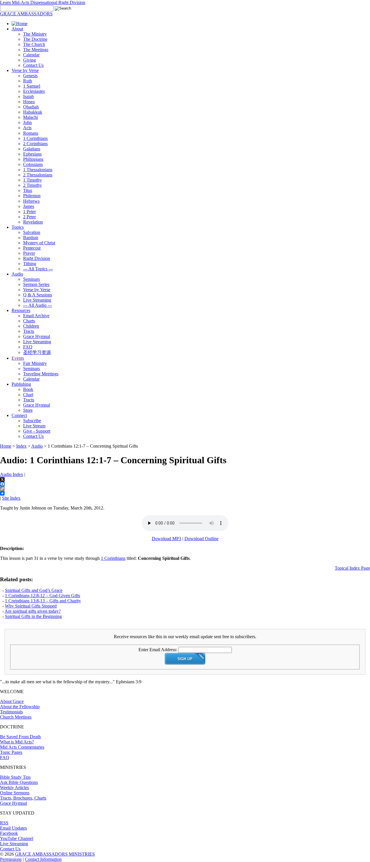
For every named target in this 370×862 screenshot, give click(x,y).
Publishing (21, 384)
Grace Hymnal (36, 336)
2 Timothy (32, 185)
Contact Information (43, 859)
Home (5, 446)
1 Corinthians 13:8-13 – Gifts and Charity (43, 600)
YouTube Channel (16, 838)
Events (18, 358)
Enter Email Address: (157, 649)
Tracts (28, 331)
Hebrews (31, 201)
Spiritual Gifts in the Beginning (33, 616)
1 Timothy (32, 180)
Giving (29, 60)
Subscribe (32, 420)
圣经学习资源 (37, 352)
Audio (17, 274)
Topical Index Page (352, 568)
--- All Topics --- (38, 268)
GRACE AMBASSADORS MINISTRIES (55, 854)
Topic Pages (11, 752)
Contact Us (33, 65)
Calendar (31, 54)
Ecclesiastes (34, 91)
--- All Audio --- (37, 305)
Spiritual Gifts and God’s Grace (33, 590)
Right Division (36, 258)
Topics (18, 227)
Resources (21, 310)
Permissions (11, 859)
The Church (34, 44)
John (27, 122)
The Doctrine (35, 39)
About (17, 28)
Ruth (27, 80)
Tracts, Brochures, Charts (23, 797)
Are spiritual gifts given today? (33, 611)
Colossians (33, 164)
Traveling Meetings (40, 373)
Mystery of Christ (39, 242)
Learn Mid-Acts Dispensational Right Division (42, 2)
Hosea (29, 101)
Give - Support (36, 431)
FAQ (27, 346)
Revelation (33, 221)
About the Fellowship (20, 706)
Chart (28, 394)
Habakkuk (32, 112)
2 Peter (29, 216)
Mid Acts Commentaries (22, 747)
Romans (30, 133)
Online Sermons (14, 792)
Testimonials (11, 711)
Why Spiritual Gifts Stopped (31, 605)
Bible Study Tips (15, 777)
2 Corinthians (35, 143)
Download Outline (201, 538)
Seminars (31, 279)
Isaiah (28, 96)
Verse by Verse (25, 70)
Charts (29, 320)
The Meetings (35, 49)
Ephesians (32, 154)
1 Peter (29, 211)
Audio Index (11, 474)
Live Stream (34, 425)
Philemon (31, 195)
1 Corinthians (35, 138)
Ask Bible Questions (19, 782)
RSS (4, 822)
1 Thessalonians (37, 169)
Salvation (31, 232)
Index (21, 446)
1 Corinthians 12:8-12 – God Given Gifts (42, 595)
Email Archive (36, 315)
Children (31, 326)
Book (28, 389)
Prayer (29, 253)
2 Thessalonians (37, 174)
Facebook (9, 833)
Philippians (33, 159)
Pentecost (31, 248)
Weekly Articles (14, 787)
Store (28, 410)
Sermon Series (36, 284)
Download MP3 (166, 538)
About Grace (12, 701)
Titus (27, 190)
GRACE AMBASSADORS (26, 13)
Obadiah (31, 106)
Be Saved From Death (20, 736)
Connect (19, 415)
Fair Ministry (35, 363)
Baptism (30, 237)
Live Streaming (37, 300)
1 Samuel (31, 86)
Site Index (11, 498)
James (28, 206)
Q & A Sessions (37, 294)
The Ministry (35, 34)
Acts (27, 127)
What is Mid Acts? (17, 741)
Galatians (31, 148)
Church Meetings (16, 717)
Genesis (30, 75)
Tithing (29, 263)
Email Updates (13, 828)
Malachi (30, 117)
